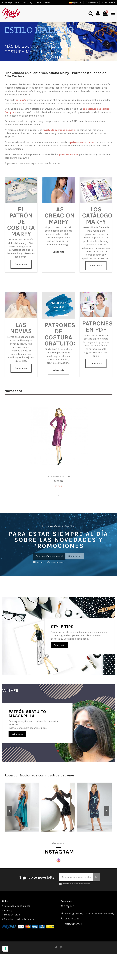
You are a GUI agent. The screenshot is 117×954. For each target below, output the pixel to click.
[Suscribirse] (96, 877)
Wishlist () (93, 2)
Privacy (8, 910)
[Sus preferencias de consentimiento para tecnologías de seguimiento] (5, 949)
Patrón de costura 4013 (58, 476)
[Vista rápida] (108, 415)
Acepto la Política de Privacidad (50, 562)
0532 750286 (72, 918)
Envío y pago (28, 2)
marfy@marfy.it (73, 923)
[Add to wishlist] (108, 403)
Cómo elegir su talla (11, 2)
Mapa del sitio (12, 914)
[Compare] (108, 409)
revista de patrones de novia (59, 129)
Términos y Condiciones (17, 905)
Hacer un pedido (43, 2)
